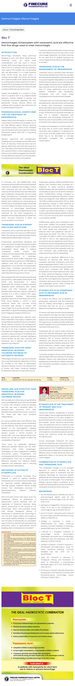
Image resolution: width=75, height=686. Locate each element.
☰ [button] (71, 5)
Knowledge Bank (17, 30)
